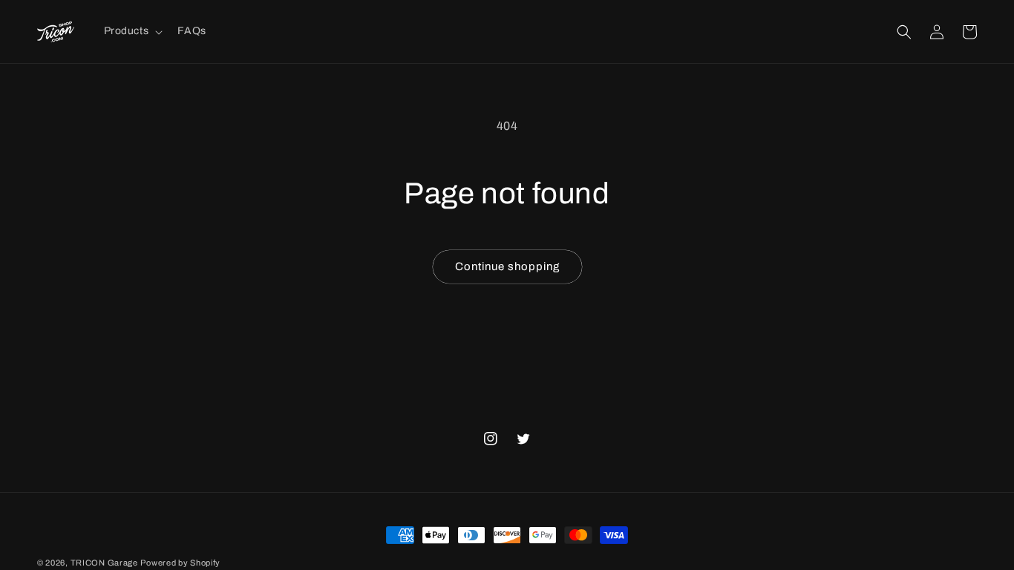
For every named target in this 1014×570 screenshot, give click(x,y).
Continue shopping (507, 266)
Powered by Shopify (180, 562)
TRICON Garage (104, 562)
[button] (132, 31)
